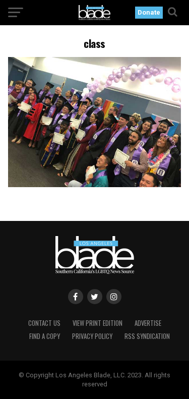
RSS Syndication (147, 336)
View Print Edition (97, 323)
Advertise (148, 323)
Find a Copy (44, 336)
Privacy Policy (92, 336)
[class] (94, 184)
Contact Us (44, 323)
